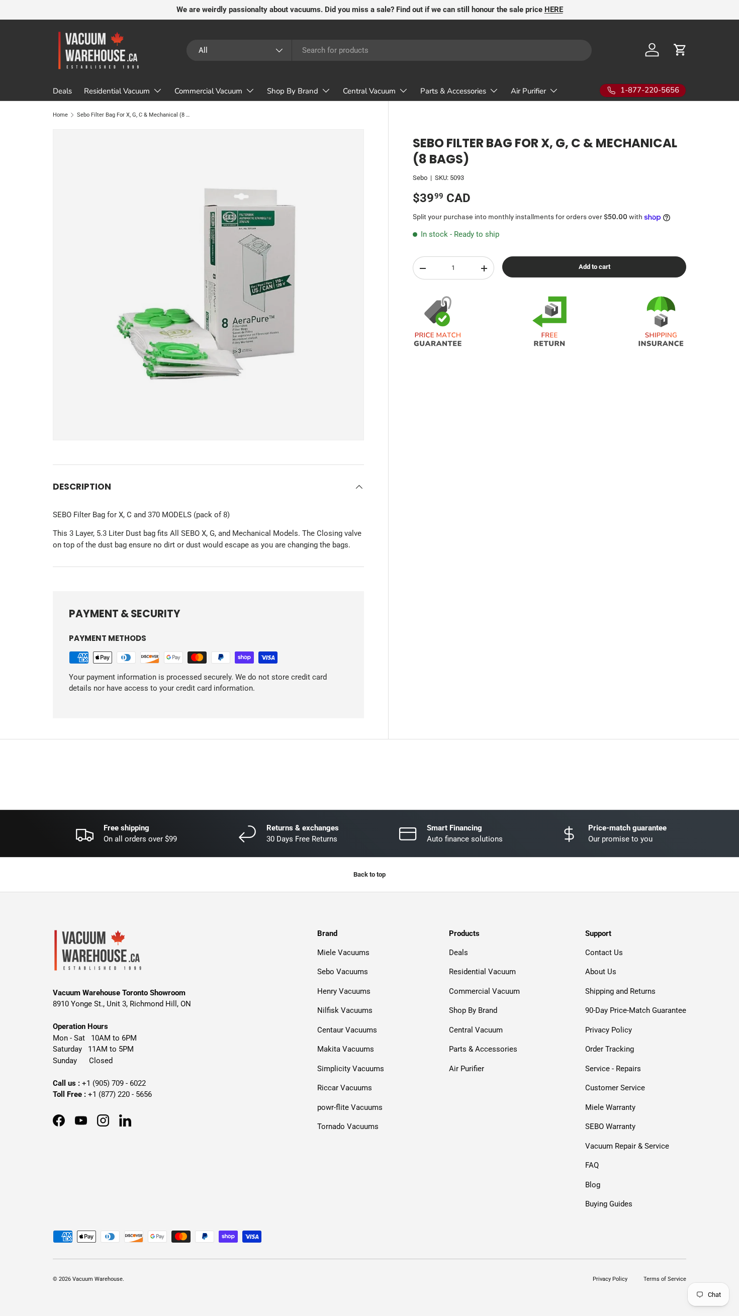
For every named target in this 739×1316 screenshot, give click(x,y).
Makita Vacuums (345, 1049)
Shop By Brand (292, 91)
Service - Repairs (613, 1068)
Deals (62, 91)
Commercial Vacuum (208, 91)
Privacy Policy (608, 1029)
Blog (592, 1184)
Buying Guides (608, 1203)
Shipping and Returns (620, 990)
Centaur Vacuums (347, 1029)
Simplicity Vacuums (350, 1068)
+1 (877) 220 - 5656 (120, 1094)
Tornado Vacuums (348, 1126)
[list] (208, 285)
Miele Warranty (610, 1106)
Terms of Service (664, 1279)
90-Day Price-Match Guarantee (635, 1010)
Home (60, 115)
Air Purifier (528, 91)
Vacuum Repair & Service (627, 1145)
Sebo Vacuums (342, 971)
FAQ (592, 1165)
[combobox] (389, 50)
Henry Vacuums (344, 990)
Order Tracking (609, 1049)
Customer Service (615, 1087)
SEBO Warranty (610, 1126)
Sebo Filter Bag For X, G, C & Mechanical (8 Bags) (133, 115)
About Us (600, 971)
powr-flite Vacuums (350, 1106)
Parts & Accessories (453, 91)
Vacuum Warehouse (97, 1279)
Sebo (420, 178)
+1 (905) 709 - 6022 (114, 1082)
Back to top (369, 874)
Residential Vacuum (117, 91)
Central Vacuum (369, 91)
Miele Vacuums (343, 952)
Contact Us (604, 952)
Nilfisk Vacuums (345, 1010)
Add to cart (594, 266)
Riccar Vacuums (344, 1087)
